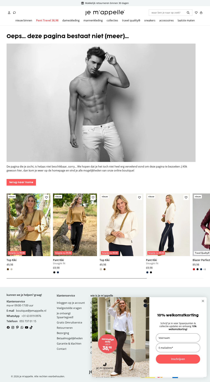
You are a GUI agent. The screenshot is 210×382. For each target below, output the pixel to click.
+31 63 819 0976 (31, 316)
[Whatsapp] (22, 327)
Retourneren (65, 328)
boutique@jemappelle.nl (31, 310)
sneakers (149, 20)
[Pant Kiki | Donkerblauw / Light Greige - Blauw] (58, 272)
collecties (112, 20)
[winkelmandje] (201, 12)
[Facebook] (8, 327)
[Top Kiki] (28, 230)
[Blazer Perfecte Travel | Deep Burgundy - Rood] (194, 269)
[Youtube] (26, 327)
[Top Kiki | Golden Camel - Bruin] (8, 269)
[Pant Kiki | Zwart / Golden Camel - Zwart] (54, 272)
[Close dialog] (202, 300)
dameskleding (71, 20)
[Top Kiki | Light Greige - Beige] (11, 269)
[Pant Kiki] (75, 231)
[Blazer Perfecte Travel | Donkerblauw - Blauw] (201, 269)
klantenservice (66, 295)
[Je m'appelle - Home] (105, 12)
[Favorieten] (196, 12)
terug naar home (21, 182)
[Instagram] (12, 327)
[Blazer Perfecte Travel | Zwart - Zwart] (197, 269)
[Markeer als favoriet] (46, 197)
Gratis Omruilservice (69, 322)
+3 (204, 269)
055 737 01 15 (28, 321)
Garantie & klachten (69, 343)
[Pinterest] (17, 327)
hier (19, 170)
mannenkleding (93, 20)
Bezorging (63, 333)
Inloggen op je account (71, 303)
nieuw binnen (23, 20)
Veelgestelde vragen (69, 308)
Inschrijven (178, 359)
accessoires (166, 20)
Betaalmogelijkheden (70, 338)
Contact (61, 349)
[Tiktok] (31, 327)
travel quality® (131, 20)
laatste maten (186, 20)
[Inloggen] (9, 12)
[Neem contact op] (14, 12)
